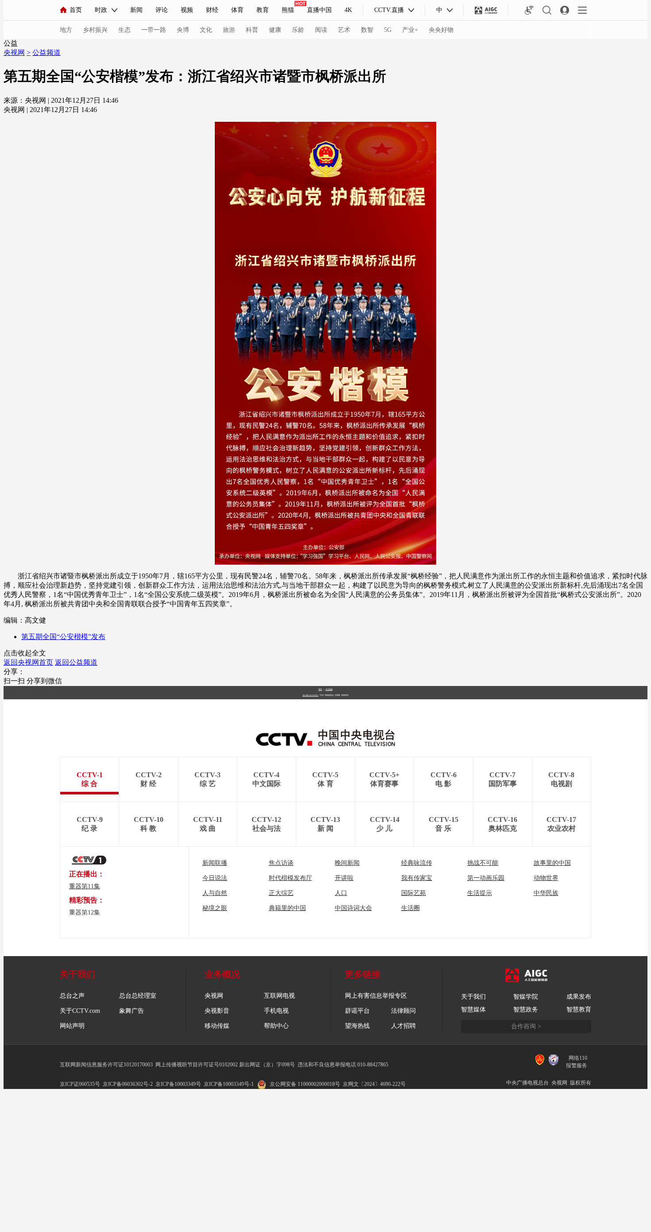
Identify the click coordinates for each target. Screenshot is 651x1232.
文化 (206, 30)
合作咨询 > (526, 1026)
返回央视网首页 (28, 662)
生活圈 (410, 908)
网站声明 (72, 1026)
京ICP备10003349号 (178, 1084)
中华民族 (546, 893)
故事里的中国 (552, 863)
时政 (101, 10)
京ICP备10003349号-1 (310, 695)
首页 (76, 10)
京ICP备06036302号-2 (128, 1084)
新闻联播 (214, 863)
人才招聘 (403, 1026)
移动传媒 (217, 1026)
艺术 (344, 30)
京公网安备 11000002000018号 (305, 1084)
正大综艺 (281, 893)
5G (387, 30)
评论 (161, 10)
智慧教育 (578, 1009)
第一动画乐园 (485, 878)
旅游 (229, 30)
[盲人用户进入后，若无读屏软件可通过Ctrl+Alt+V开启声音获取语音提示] (529, 10)
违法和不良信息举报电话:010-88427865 (343, 1065)
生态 (124, 30)
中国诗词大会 (353, 908)
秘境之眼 (214, 908)
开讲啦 (344, 878)
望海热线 (357, 1026)
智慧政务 (525, 1009)
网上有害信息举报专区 (376, 995)
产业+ (410, 30)
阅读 (321, 30)
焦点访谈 (281, 863)
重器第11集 (84, 886)
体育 (237, 10)
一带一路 (153, 30)
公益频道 (46, 52)
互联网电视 (279, 995)
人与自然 (214, 893)
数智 (367, 30)
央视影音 (217, 1010)
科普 (252, 30)
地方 (66, 30)
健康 (275, 30)
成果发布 (578, 996)
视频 (187, 10)
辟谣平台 (357, 1010)
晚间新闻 (347, 863)
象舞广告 (131, 1010)
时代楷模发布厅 (290, 878)
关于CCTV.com (80, 1010)
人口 (341, 893)
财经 (212, 10)
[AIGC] (486, 10)
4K (348, 10)
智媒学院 (525, 996)
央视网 (14, 52)
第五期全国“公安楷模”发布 (63, 636)
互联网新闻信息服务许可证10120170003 (106, 1065)
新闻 (136, 10)
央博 (183, 30)
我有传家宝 (416, 878)
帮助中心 (276, 1026)
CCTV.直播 (389, 10)
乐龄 (298, 30)
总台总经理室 (137, 995)
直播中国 (319, 10)
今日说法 (214, 878)
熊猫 (288, 10)
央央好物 (441, 30)
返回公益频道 (76, 662)
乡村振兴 (95, 30)
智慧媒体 (473, 1009)
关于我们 (473, 996)
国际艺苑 (413, 893)
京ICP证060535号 (80, 1084)
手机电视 (276, 1010)
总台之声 (72, 995)
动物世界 (546, 878)
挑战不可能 (482, 863)
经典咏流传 (416, 863)
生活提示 (479, 893)
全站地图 (329, 689)
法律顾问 (403, 1010)
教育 (262, 10)
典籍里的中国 (287, 908)
